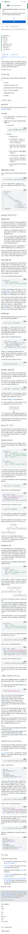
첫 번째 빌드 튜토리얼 (15, 26)
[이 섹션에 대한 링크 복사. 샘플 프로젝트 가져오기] (16, 170)
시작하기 (7, 26)
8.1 (2, 58)
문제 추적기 (3, 916)
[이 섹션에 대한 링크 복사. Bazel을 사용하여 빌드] (18, 215)
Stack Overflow (4, 921)
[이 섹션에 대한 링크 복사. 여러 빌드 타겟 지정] (14, 440)
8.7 (14, 57)
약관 (2, 927)
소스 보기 (14, 54)
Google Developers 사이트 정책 (9, 896)
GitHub (2, 908)
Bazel (2, 26)
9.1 (9, 57)
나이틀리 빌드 (4, 57)
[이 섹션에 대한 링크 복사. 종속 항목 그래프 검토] (15, 370)
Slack (2, 919)
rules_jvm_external (10, 863)
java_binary (4, 753)
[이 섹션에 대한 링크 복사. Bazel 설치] (9, 104)
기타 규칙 (22, 870)
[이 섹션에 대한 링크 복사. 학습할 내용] (10, 75)
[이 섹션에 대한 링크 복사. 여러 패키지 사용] (12, 546)
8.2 (25, 57)
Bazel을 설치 (4, 109)
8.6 (16, 57)
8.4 (21, 57)
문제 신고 (5, 54)
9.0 (11, 57)
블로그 (2, 906)
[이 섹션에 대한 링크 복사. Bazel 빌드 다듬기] (15, 425)
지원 (2, 914)
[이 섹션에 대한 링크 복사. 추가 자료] (9, 855)
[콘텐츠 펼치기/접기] (10, 36)
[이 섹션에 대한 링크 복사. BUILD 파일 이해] (12, 260)
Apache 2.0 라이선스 (6, 894)
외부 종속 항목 (7, 866)
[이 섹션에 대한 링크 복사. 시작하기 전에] (12, 101)
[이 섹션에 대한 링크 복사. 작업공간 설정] (10, 219)
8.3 (23, 57)
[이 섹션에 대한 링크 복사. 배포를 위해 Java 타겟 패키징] (23, 741)
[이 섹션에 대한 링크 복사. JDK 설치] (8, 114)
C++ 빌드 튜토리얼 (8, 874)
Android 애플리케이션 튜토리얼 (11, 878)
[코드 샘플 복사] (26, 128)
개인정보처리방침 (8, 927)
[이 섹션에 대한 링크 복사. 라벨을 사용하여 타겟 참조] (21, 676)
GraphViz (13, 399)
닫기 (14, 18)
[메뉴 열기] (2, 1)
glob (7, 309)
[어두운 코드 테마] (24, 128)
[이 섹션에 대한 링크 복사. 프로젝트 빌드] (10, 314)
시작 (14, 21)
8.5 (18, 57)
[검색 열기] (21, 2)
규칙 (7, 291)
